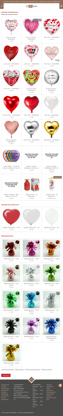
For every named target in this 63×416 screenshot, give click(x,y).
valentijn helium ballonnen (32, 369)
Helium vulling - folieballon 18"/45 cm (31, 167)
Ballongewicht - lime (51, 283)
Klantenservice (5, 384)
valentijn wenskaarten (7, 369)
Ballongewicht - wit (51, 310)
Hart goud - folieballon (52, 140)
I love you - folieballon (51, 37)
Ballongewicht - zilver (31, 283)
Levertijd (3, 386)
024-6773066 (19, 390)
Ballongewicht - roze (31, 336)
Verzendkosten (5, 388)
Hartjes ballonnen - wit (31, 227)
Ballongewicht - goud (11, 363)
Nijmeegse (49, 397)
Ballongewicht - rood (11, 259)
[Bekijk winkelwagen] (61, 6)
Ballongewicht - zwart (11, 336)
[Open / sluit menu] (2, 6)
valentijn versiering (47, 369)
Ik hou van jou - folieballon (11, 38)
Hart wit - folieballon (52, 115)
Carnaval (48, 395)
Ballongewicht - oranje (52, 259)
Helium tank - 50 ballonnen (52, 195)
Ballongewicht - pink (31, 259)
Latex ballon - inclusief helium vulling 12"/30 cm (11, 167)
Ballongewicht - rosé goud (11, 284)
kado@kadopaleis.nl (23, 392)
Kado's (48, 388)
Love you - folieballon (11, 64)
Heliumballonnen (51, 392)
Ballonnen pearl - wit (51, 227)
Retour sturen (4, 390)
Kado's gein (49, 390)
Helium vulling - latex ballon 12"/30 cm (11, 195)
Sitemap (3, 397)
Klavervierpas (4, 399)
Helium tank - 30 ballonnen (31, 195)
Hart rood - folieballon (31, 115)
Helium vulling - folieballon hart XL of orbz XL (51, 168)
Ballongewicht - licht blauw (31, 311)
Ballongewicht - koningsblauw (51, 337)
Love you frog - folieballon (31, 89)
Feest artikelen (50, 393)
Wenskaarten (49, 386)
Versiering (49, 384)
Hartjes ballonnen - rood (11, 227)
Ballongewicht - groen (11, 310)
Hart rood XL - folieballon (11, 115)
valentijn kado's (19, 369)
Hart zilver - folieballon (31, 140)
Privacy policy (5, 395)
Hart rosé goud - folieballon (11, 140)
